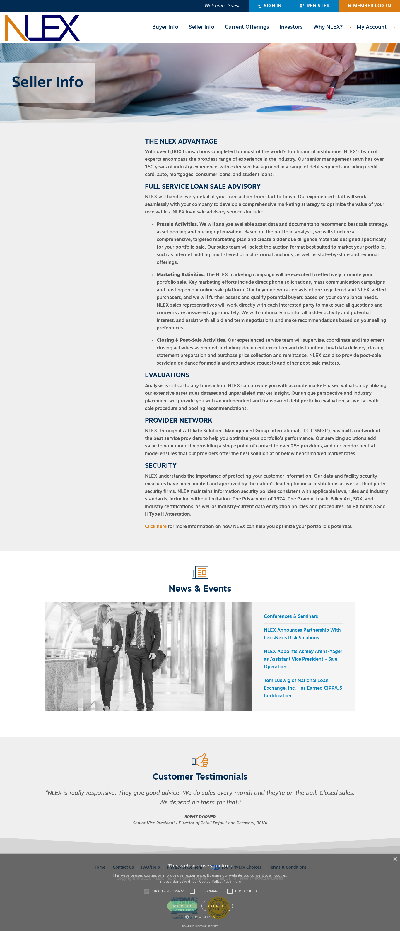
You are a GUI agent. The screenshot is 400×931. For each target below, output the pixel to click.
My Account (372, 27)
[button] (269, 6)
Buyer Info (165, 27)
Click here (156, 527)
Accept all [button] (182, 906)
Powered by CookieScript (200, 926)
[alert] (200, 892)
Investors (291, 27)
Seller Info (201, 27)
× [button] (395, 859)
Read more (232, 881)
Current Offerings (247, 27)
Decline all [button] (217, 906)
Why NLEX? (328, 27)
